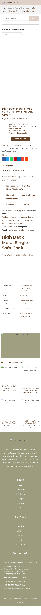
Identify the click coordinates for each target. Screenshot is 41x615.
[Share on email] (23, 159)
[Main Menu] (36, 2)
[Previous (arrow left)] (4, 611)
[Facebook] (11, 471)
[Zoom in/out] (4, 608)
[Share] (22, 608)
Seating (11, 8)
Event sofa (11, 148)
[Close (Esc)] (31, 608)
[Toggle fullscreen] (13, 608)
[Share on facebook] (4, 159)
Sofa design (28, 148)
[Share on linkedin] (19, 159)
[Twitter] (15, 471)
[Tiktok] (26, 471)
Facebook (6, 230)
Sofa (18, 8)
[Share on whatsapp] (11, 159)
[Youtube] (18, 471)
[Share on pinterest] (15, 159)
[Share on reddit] (26, 159)
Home (3, 8)
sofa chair (19, 148)
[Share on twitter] (7, 159)
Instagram (22, 227)
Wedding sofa (10, 151)
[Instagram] (22, 471)
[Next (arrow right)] (13, 611)
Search (34, 18)
